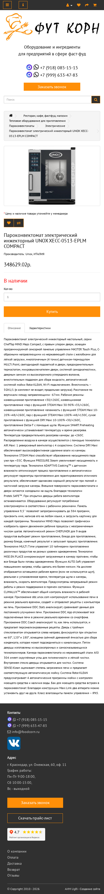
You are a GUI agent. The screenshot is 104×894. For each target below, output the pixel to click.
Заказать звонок (52, 86)
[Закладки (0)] (79, 5)
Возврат (13, 869)
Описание (14, 328)
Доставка (14, 863)
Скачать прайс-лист (35, 817)
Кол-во (8, 289)
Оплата (12, 857)
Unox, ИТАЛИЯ (34, 254)
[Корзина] (94, 5)
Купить (52, 311)
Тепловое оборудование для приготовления (37, 121)
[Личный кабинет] (69, 5)
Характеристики (40, 328)
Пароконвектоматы (21, 126)
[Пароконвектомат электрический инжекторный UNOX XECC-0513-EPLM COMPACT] (52, 176)
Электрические (55, 126)
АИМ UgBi (71, 889)
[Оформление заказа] (87, 5)
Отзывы (13, 875)
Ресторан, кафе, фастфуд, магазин (45, 116)
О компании (17, 851)
